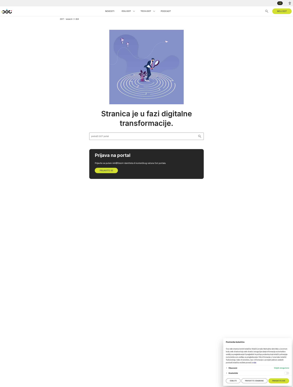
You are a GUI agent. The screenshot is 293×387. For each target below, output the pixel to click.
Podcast (166, 11)
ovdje (254, 363)
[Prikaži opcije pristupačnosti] (290, 3)
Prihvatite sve (278, 381)
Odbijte (233, 381)
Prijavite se (106, 170)
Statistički (233, 373)
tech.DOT (146, 11)
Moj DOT (282, 11)
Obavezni (232, 368)
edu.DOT (126, 11)
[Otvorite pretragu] (267, 11)
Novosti (109, 11)
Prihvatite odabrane (254, 381)
